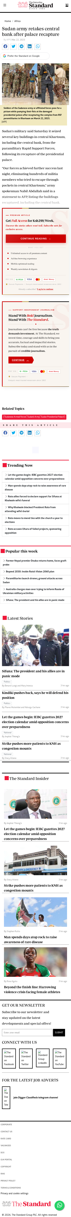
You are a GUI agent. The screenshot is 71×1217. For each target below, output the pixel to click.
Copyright (6, 1167)
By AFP (7, 40)
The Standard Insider (29, 778)
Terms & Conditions (11, 1188)
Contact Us (6, 1132)
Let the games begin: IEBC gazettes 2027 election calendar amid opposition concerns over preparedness (35, 722)
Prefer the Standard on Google (23, 56)
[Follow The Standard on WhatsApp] (59, 1205)
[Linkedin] (44, 1059)
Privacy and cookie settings (14, 1193)
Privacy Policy (8, 1181)
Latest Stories (20, 618)
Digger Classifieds (28, 1097)
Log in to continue (45, 289)
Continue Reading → (36, 238)
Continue (20, 360)
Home (8, 21)
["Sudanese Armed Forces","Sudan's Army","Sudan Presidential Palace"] (34, 417)
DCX (2, 1153)
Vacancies (6, 1146)
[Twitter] (27, 1059)
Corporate (6, 1125)
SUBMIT (59, 1032)
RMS (3, 1174)
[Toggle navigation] (5, 5)
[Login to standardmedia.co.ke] (66, 5)
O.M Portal (6, 1160)
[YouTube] (61, 1059)
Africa (17, 21)
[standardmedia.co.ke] (35, 5)
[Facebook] (10, 1059)
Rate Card (6, 1139)
